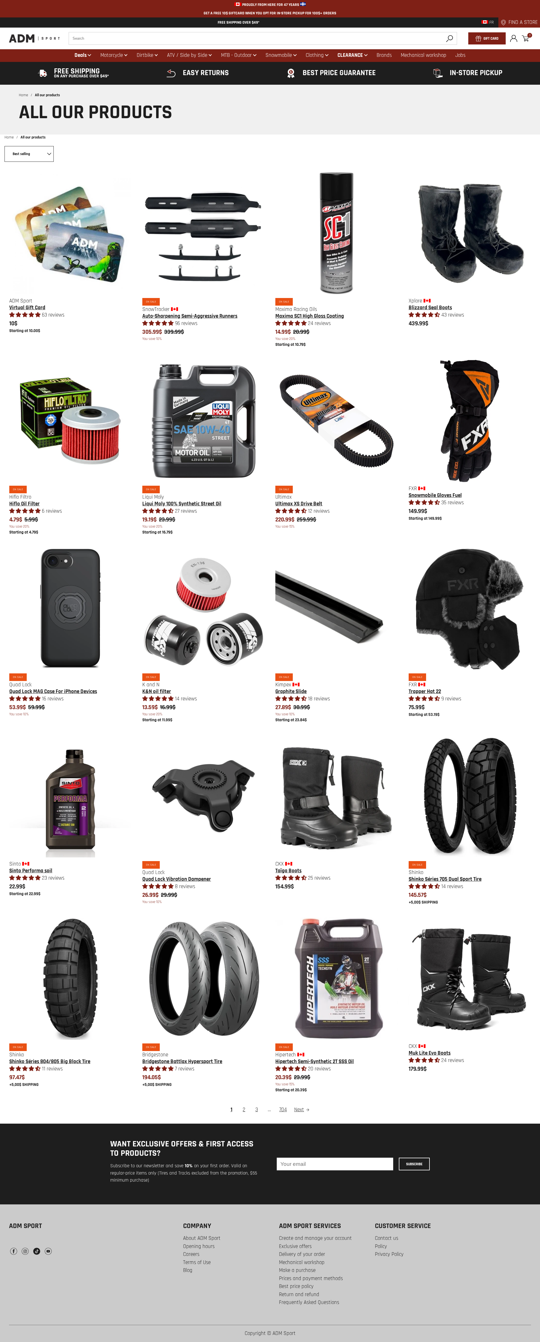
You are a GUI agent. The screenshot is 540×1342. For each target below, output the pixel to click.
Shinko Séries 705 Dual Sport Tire (445, 879)
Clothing (315, 55)
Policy (381, 1246)
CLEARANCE (350, 55)
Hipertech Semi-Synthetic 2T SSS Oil (314, 1061)
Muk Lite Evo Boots (430, 1053)
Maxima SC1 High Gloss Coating (309, 316)
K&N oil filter (156, 691)
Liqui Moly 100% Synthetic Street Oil (181, 503)
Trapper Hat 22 (425, 691)
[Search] (449, 38)
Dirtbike (145, 55)
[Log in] (513, 38)
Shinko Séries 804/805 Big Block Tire (49, 1061)
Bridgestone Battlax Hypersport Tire (182, 1061)
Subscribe (414, 1164)
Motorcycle (111, 55)
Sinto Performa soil (30, 870)
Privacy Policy (389, 1254)
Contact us (386, 1238)
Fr (491, 22)
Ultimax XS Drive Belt (298, 503)
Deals (81, 55)
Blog (187, 1270)
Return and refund (299, 1294)
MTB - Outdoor (236, 55)
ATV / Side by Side (187, 55)
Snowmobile (279, 55)
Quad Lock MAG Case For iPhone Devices (53, 691)
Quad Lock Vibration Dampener (176, 879)
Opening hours (199, 1246)
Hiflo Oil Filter (24, 503)
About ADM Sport (201, 1238)
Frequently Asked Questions (309, 1302)
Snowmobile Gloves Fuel (435, 495)
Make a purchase (297, 1270)
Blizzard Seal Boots (430, 307)
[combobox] (263, 38)
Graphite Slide (291, 691)
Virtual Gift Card (27, 307)
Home (23, 95)
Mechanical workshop (302, 1262)
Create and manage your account (315, 1238)
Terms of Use (197, 1262)
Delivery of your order (302, 1254)
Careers (191, 1254)
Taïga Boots (288, 870)
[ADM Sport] (34, 38)
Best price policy (296, 1286)
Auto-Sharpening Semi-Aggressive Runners (189, 316)
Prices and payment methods (311, 1278)
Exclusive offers (295, 1246)
